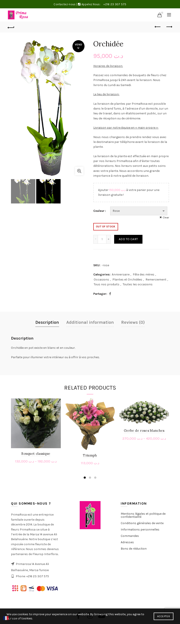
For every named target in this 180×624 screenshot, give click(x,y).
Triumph (90, 455)
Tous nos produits (106, 284)
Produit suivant (169, 27)
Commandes (130, 536)
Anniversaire (121, 274)
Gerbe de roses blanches (144, 430)
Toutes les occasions (138, 284)
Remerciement (156, 279)
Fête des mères (143, 274)
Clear (166, 217)
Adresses (127, 542)
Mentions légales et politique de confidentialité (143, 515)
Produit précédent (158, 27)
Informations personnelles (140, 529)
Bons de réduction (134, 548)
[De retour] (11, 27)
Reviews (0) (133, 322)
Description (47, 322)
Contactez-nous (65, 4)
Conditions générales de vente (142, 523)
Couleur (98, 211)
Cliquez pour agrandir (79, 171)
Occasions (101, 279)
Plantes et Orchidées (127, 279)
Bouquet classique (35, 453)
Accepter (163, 616)
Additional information (90, 322)
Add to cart (128, 239)
